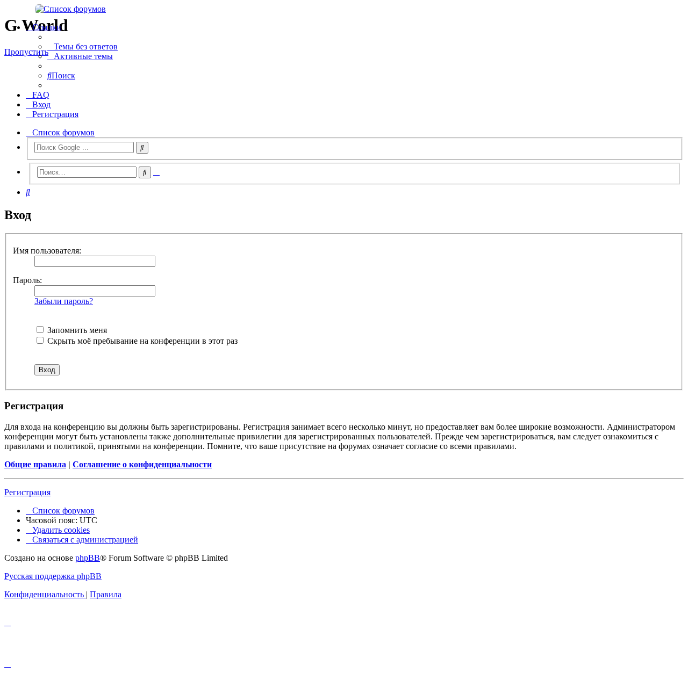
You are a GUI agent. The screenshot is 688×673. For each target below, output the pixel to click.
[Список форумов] (344, 9)
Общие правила (35, 464)
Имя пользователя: (47, 250)
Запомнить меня (76, 330)
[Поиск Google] (142, 148)
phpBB (87, 557)
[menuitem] (82, 46)
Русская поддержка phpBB (53, 576)
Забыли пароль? (63, 301)
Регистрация (27, 492)
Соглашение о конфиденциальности (142, 464)
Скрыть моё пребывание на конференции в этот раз (141, 340)
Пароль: (27, 280)
